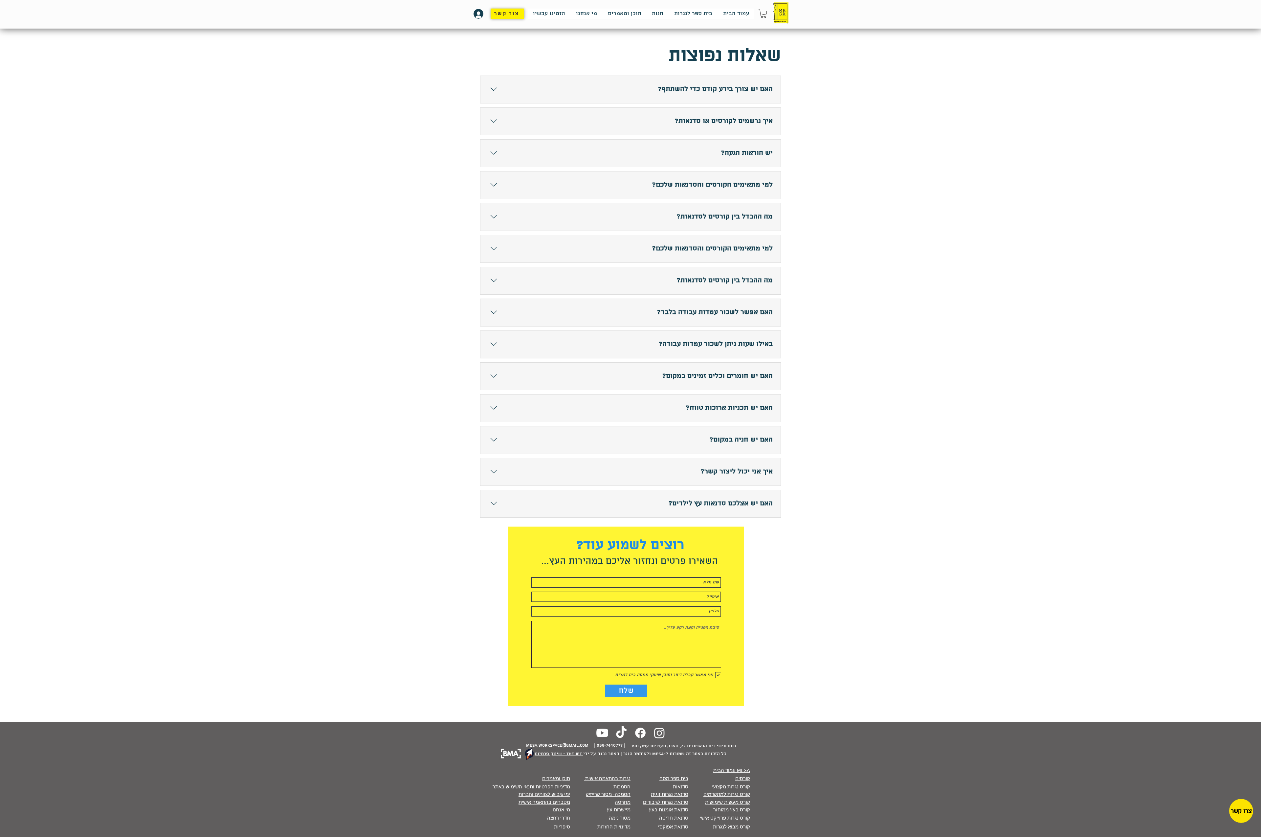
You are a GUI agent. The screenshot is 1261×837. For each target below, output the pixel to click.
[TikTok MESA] (621, 733)
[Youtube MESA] (602, 733)
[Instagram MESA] (659, 733)
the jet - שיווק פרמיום (559, 754)
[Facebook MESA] (640, 733)
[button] (763, 14)
